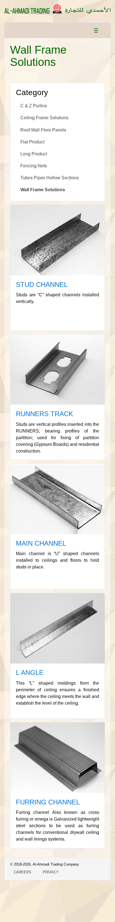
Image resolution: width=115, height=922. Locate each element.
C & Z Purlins (33, 105)
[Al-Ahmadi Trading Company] (57, 8)
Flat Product (32, 142)
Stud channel (42, 284)
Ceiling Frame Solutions (44, 117)
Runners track (44, 413)
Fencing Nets (33, 165)
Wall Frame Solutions (42, 189)
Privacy (51, 872)
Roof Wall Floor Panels (43, 130)
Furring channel (48, 802)
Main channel (41, 543)
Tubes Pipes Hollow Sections (49, 177)
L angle (30, 672)
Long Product (33, 153)
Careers (22, 872)
